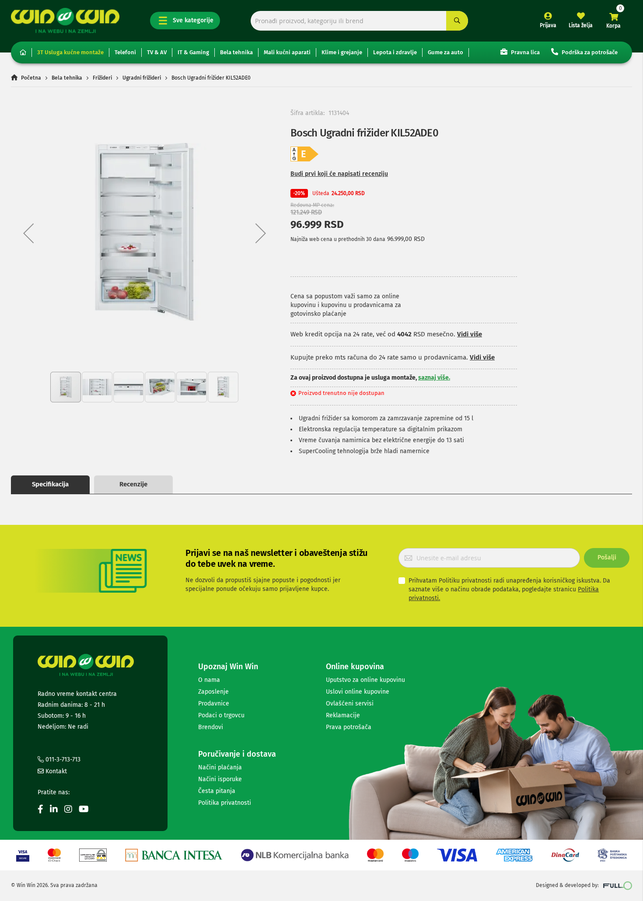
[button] (28, 233)
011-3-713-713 (62, 759)
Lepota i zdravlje (395, 52)
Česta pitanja (216, 791)
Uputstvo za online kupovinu (365, 680)
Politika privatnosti (224, 803)
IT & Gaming (193, 52)
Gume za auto (445, 52)
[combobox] (359, 21)
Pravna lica (525, 52)
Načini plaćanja (220, 767)
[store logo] (65, 20)
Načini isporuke (220, 779)
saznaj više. (434, 377)
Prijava (548, 25)
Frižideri (102, 78)
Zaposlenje (213, 691)
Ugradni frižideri (141, 78)
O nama (209, 680)
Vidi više (469, 334)
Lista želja (581, 25)
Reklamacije (343, 715)
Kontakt (55, 771)
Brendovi (210, 727)
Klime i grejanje (342, 52)
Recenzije (133, 484)
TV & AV (157, 52)
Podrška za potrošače (589, 52)
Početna (31, 78)
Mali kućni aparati (287, 52)
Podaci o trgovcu (221, 715)
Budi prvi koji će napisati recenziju (339, 174)
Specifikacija (50, 484)
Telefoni (125, 52)
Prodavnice (213, 703)
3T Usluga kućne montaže (70, 52)
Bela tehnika (236, 52)
